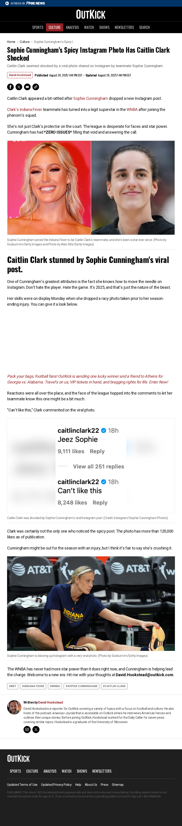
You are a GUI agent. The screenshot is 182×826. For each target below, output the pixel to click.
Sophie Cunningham (90, 98)
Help (78, 784)
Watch (89, 27)
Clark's (13, 109)
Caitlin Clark (115, 686)
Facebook (10, 87)
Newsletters (124, 27)
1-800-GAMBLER (151, 796)
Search (144, 27)
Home (11, 42)
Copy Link (35, 87)
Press (105, 784)
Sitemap (117, 784)
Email (27, 87)
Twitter (19, 87)
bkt (13, 686)
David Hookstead (20, 75)
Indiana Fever (31, 109)
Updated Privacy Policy (56, 784)
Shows (104, 27)
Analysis (72, 27)
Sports (37, 27)
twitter (36, 729)
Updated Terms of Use (22, 784)
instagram (27, 729)
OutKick (91, 14)
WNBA (132, 109)
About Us (91, 784)
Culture (55, 27)
